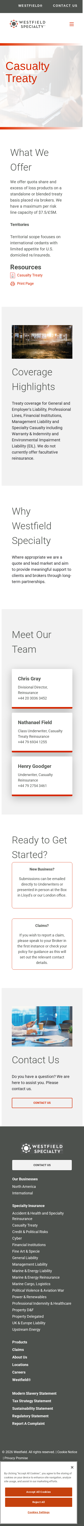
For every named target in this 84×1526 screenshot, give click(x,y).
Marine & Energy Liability (32, 1271)
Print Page (25, 283)
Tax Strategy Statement (31, 1401)
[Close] (72, 1467)
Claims (18, 1349)
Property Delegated (28, 1316)
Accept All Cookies (38, 1491)
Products (19, 1342)
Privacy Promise (16, 1458)
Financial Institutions (29, 1245)
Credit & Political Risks (30, 1232)
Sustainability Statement (32, 1408)
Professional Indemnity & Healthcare (41, 1303)
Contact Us (42, 1165)
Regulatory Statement (30, 1416)
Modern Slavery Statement (34, 1393)
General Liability (25, 1258)
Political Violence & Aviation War (38, 1290)
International (22, 1193)
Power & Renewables (29, 1297)
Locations (20, 1365)
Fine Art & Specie (26, 1251)
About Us (19, 1357)
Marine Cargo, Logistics (31, 1284)
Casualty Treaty (30, 275)
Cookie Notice (67, 1452)
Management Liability (30, 1264)
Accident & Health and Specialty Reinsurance (38, 1216)
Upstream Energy (26, 1329)
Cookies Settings (39, 1512)
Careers (18, 1372)
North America (24, 1186)
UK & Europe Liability (28, 1323)
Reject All (38, 1502)
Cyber (17, 1238)
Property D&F (23, 1310)
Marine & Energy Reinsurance (36, 1277)
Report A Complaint (28, 1423)
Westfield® (21, 1380)
